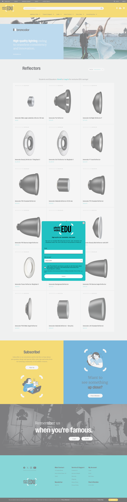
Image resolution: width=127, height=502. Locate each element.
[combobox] (63, 261)
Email (45, 248)
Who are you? (47, 257)
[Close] (83, 223)
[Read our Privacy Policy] (82, 271)
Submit (63, 276)
